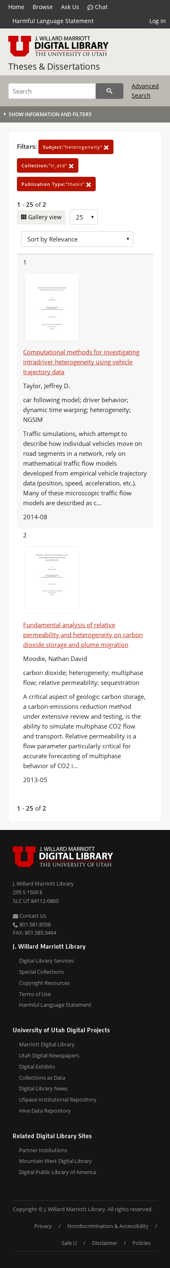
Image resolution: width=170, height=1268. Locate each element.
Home (16, 7)
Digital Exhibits (37, 1066)
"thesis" (53, 184)
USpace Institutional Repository (58, 1099)
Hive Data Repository (45, 1110)
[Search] (109, 91)
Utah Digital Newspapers (49, 1055)
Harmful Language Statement (53, 21)
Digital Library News (43, 1088)
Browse (43, 7)
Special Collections (41, 971)
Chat (100, 7)
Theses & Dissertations (54, 66)
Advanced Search (145, 90)
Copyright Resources (44, 983)
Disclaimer (104, 1243)
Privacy (43, 1226)
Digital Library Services (46, 960)
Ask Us (70, 7)
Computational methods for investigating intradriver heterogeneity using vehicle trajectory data (81, 362)
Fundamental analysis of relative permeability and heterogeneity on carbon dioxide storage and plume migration (83, 635)
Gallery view (43, 217)
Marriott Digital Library (47, 1044)
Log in (157, 21)
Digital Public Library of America (57, 1172)
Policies (141, 1243)
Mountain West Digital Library (55, 1161)
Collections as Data (42, 1077)
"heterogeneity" (73, 147)
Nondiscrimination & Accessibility (108, 1226)
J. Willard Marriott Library (43, 883)
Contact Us (32, 915)
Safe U (69, 1243)
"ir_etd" (45, 165)
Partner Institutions (43, 1150)
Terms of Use (35, 994)
